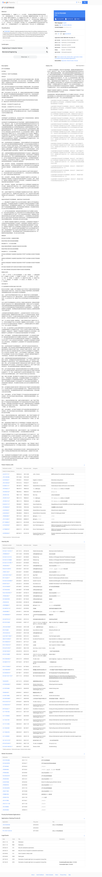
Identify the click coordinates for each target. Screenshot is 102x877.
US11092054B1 (6, 728)
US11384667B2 (6, 732)
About (32, 874)
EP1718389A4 (6, 522)
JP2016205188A (6, 626)
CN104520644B (6, 589)
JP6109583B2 (6, 806)
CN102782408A (6, 760)
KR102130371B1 (6, 701)
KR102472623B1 (6, 743)
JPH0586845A (6, 507)
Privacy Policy (63, 874)
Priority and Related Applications (67, 58)
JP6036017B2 (6, 797)
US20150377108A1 (7, 636)
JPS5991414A (6, 494)
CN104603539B (6, 599)
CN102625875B (6, 763)
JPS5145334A (6, 482)
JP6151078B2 (6, 800)
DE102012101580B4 (7, 559)
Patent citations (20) (61, 56)
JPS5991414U (6, 498)
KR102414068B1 (6, 654)
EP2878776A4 (6, 583)
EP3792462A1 (6, 708)
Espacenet (63, 60)
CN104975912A (6, 619)
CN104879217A (6, 608)
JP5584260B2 (6, 595)
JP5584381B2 (6, 784)
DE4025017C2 (6, 504)
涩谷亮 (65, 25)
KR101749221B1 (6, 644)
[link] (25, 35)
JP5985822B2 (6, 553)
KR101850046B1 (6, 658)
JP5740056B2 (6, 766)
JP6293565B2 (6, 809)
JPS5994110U (6, 501)
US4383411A (6, 485)
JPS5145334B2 (6, 477)
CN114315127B (6, 740)
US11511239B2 (6, 724)
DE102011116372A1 (7, 551)
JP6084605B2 (6, 769)
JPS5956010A (6, 491)
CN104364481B (6, 788)
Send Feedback (40, 874)
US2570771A (6, 474)
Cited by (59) (70, 56)
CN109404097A (6, 672)
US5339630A (6, 510)
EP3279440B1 (6, 630)
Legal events (76, 56)
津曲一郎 (61, 25)
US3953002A (6, 480)
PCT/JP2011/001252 (7, 830)
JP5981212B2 (6, 571)
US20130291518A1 (7, 575)
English (64, 22)
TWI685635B (6, 692)
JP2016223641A (6, 632)
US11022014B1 (6, 719)
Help (69, 874)
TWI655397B (5, 681)
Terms (56, 874)
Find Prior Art (70, 19)
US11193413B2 (6, 711)
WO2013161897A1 (7, 568)
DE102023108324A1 (7, 746)
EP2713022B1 (6, 577)
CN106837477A (6, 662)
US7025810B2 (6, 525)
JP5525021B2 (6, 602)
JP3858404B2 (6, 516)
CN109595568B (6, 698)
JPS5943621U (6, 488)
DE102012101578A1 (7, 562)
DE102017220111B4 (7, 675)
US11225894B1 (6, 736)
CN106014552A (6, 651)
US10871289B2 (6, 695)
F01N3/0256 (7, 31)
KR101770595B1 (6, 666)
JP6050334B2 (6, 565)
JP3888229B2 (6, 794)
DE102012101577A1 (7, 557)
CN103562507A (6, 775)
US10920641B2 (6, 704)
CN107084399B (6, 669)
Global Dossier (70, 60)
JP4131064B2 (6, 519)
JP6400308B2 (6, 611)
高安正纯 (69, 25)
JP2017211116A (6, 803)
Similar (77, 19)
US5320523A (6, 513)
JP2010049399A (6, 824)
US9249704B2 (6, 782)
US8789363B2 (6, 533)
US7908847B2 (6, 529)
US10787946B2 (6, 688)
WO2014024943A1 (7, 592)
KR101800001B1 (6, 641)
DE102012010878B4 (7, 580)
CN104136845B (6, 586)
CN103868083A (6, 614)
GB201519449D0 (7, 638)
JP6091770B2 (6, 791)
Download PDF (60, 19)
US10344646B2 (6, 684)
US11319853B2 (6, 715)
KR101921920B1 (6, 622)
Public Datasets (49, 874)
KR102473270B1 (6, 648)
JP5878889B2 (6, 605)
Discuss (76, 60)
